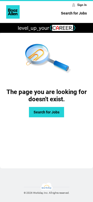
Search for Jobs (74, 13)
